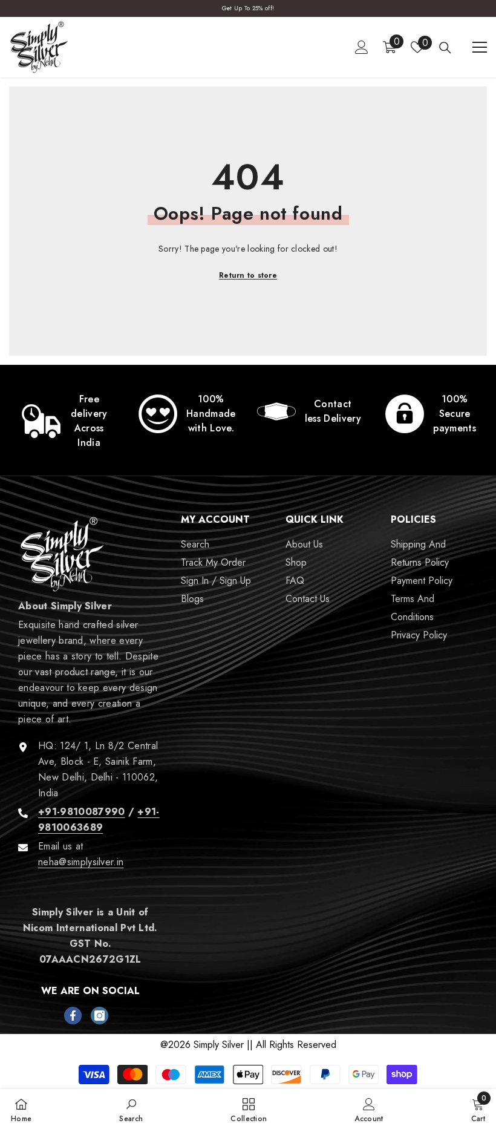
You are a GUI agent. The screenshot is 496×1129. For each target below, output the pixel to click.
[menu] (479, 47)
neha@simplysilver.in (80, 862)
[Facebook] (73, 1015)
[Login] (361, 47)
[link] (65, 421)
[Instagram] (99, 1015)
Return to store (248, 275)
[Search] (445, 48)
